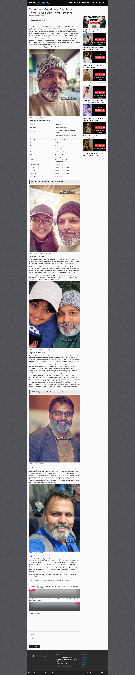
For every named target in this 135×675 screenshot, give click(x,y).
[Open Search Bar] (106, 3)
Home (63, 3)
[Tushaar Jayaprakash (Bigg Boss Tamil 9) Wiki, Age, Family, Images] (94, 97)
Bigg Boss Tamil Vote (74, 3)
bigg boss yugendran (35, 580)
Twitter (84, 659)
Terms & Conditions (102, 672)
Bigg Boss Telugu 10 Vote (89, 3)
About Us (86, 672)
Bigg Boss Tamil (34, 579)
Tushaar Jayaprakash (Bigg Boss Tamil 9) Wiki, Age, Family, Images (93, 101)
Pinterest (84, 667)
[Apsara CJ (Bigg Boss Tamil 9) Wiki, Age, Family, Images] (94, 80)
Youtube (84, 664)
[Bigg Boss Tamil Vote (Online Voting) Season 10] (94, 27)
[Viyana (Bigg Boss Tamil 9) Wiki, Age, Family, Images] (94, 62)
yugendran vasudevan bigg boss (62, 580)
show (43, 20)
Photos (101, 3)
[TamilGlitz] (39, 3)
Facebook (84, 657)
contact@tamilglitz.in (67, 666)
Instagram (85, 662)
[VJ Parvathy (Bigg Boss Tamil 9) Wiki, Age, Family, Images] (94, 150)
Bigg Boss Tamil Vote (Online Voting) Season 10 (92, 31)
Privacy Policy (93, 672)
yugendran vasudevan (51, 580)
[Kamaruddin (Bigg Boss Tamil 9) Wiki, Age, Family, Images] (94, 115)
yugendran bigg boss (43, 580)
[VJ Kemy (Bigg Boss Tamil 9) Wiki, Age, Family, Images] (94, 133)
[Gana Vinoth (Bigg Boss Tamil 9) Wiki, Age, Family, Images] (94, 44)
